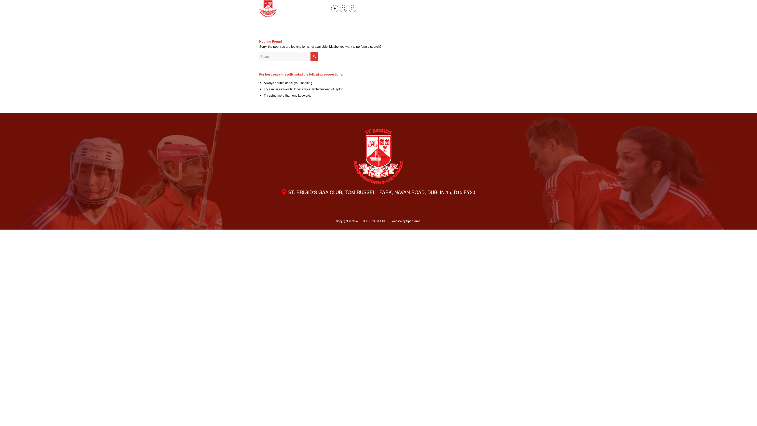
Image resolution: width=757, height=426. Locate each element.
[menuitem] (676, 4)
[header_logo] (268, 8)
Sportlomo (413, 221)
